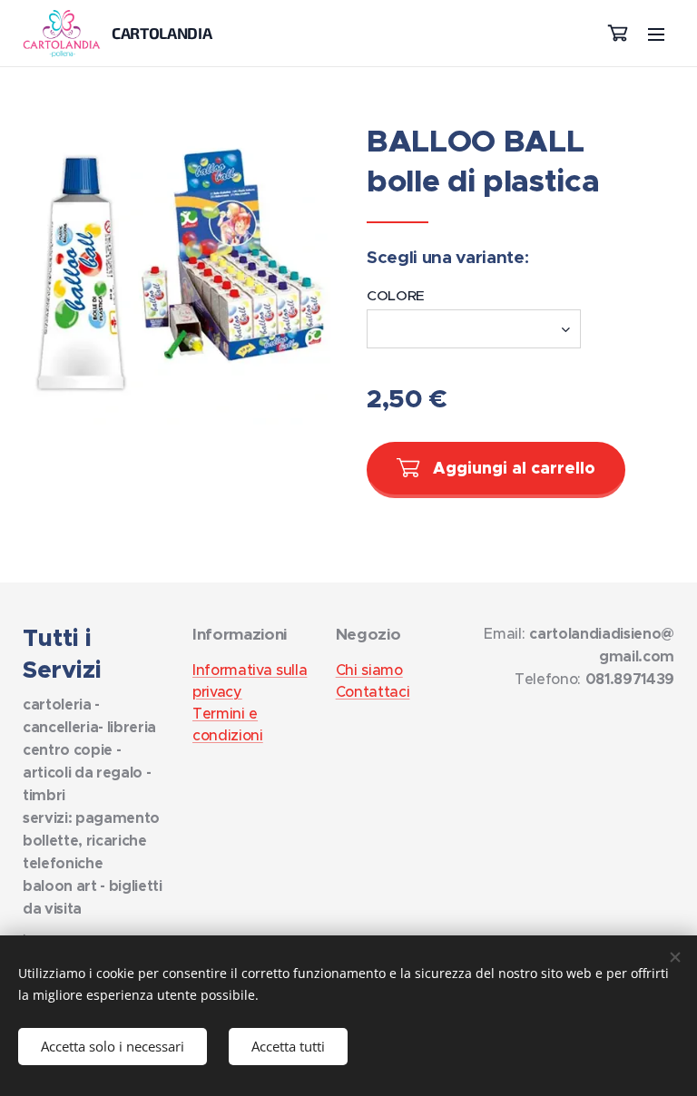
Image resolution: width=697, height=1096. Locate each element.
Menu (656, 33)
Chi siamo (369, 670)
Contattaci (373, 691)
